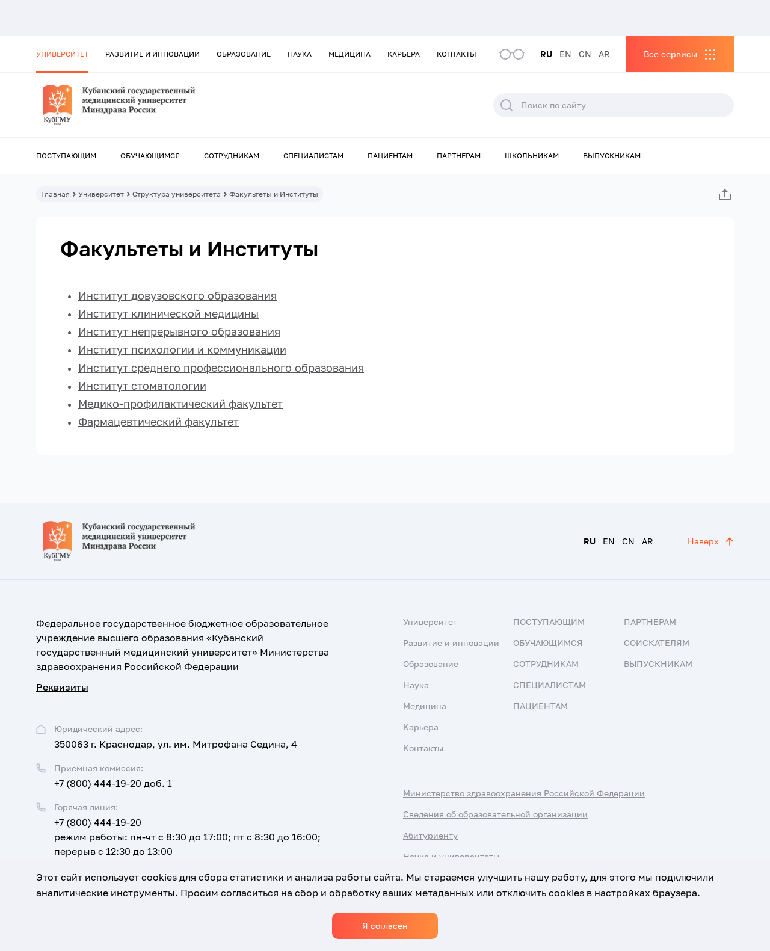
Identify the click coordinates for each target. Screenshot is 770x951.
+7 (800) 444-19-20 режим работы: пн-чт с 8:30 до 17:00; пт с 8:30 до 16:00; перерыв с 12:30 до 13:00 (187, 836)
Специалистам (313, 155)
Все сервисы (670, 54)
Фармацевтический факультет (158, 421)
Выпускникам (612, 155)
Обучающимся (150, 155)
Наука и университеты (451, 856)
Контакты (456, 53)
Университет (62, 53)
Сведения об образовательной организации (495, 814)
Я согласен (385, 925)
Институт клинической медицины (168, 313)
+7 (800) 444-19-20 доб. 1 (113, 783)
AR (604, 54)
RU (546, 54)
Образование (244, 53)
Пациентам (390, 155)
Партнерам (459, 155)
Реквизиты (62, 687)
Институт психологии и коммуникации (182, 349)
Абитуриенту (430, 835)
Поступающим (66, 155)
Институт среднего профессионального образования (221, 367)
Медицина (349, 53)
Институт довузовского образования (177, 295)
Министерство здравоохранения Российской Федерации (524, 793)
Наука (300, 53)
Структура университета (176, 194)
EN (565, 54)
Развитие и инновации (152, 53)
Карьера (403, 53)
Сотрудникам (231, 155)
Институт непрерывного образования (179, 331)
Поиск (506, 105)
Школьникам (532, 155)
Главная (55, 194)
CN (585, 54)
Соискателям (656, 643)
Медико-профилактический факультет (180, 403)
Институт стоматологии (142, 385)
